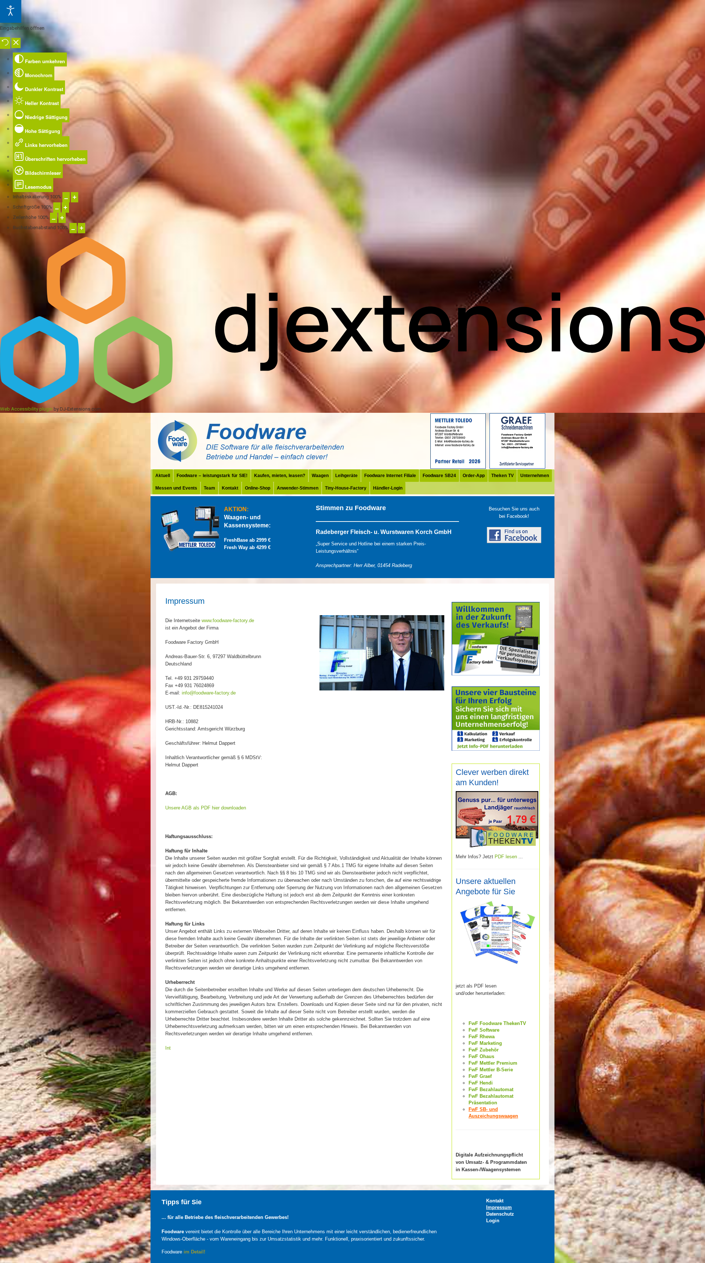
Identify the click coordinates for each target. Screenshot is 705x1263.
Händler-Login (387, 488)
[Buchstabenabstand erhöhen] (81, 228)
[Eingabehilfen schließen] (16, 43)
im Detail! (194, 1252)
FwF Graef (480, 1076)
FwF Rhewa (482, 1036)
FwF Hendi (481, 1083)
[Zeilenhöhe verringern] (53, 218)
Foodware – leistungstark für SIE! (212, 475)
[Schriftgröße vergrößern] (65, 207)
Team (209, 488)
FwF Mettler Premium (493, 1063)
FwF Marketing (485, 1043)
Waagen (320, 475)
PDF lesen (506, 856)
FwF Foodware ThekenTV (497, 1023)
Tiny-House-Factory (345, 488)
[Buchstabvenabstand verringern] (73, 228)
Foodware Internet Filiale (390, 475)
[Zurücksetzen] (5, 43)
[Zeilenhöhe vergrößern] (62, 218)
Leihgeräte (346, 475)
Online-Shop (257, 488)
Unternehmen (534, 475)
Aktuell (162, 475)
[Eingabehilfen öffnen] (10, 11)
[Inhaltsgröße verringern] (66, 197)
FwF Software (484, 1030)
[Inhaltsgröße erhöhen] (74, 197)
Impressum (499, 1207)
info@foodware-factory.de (209, 693)
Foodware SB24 (439, 475)
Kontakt (230, 488)
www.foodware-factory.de (228, 620)
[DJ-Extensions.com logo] (352, 401)
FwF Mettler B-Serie (491, 1069)
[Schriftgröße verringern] (57, 207)
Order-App (474, 475)
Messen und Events (176, 488)
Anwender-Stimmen (297, 488)
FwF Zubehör (484, 1050)
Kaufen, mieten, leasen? (279, 475)
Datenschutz (500, 1214)
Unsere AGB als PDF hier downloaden (205, 808)
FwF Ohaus (481, 1056)
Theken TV (502, 475)
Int (168, 1048)
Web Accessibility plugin (26, 409)
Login (492, 1220)
